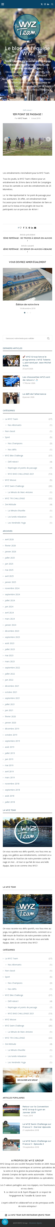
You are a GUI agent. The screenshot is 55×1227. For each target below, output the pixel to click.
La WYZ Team (28, 419)
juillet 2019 (10, 753)
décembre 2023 (12, 631)
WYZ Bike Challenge (28, 455)
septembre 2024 (12, 594)
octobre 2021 (11, 692)
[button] (6, 139)
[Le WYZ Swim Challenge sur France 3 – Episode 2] (11, 1145)
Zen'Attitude (28, 504)
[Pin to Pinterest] (29, 227)
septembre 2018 (12, 789)
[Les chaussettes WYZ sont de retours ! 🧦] (11, 381)
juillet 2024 (10, 600)
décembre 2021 (12, 686)
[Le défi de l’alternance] (11, 398)
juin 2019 (9, 759)
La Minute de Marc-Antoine (30, 492)
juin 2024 (9, 606)
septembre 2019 (12, 741)
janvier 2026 (10, 551)
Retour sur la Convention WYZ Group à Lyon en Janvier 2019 (36, 1109)
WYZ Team (22, 118)
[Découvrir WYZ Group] (27, 1080)
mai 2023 (9, 655)
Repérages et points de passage (30, 468)
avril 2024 (9, 612)
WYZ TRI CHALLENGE (28, 498)
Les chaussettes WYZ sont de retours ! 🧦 (36, 378)
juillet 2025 (10, 557)
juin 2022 (9, 679)
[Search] (52, 4)
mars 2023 (10, 661)
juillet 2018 (10, 802)
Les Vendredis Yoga (30, 522)
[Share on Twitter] (26, 227)
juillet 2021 (10, 704)
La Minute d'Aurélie (30, 510)
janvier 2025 (10, 582)
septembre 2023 (12, 637)
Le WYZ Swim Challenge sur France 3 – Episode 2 (37, 1142)
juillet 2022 (10, 673)
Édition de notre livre (27, 304)
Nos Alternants (30, 425)
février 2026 (10, 545)
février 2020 (10, 716)
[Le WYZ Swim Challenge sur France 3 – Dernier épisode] (11, 1128)
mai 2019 (9, 765)
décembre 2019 (12, 728)
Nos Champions (30, 443)
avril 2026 (9, 539)
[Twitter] (42, 4)
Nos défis (30, 449)
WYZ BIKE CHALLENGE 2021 (30, 474)
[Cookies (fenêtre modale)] (5, 1222)
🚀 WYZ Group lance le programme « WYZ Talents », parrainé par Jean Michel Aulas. (37, 361)
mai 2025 (9, 570)
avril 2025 (9, 576)
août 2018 (9, 795)
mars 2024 (10, 618)
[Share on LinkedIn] (32, 227)
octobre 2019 (11, 734)
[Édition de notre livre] (27, 284)
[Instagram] (45, 4)
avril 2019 (9, 771)
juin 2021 (9, 710)
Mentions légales (35, 1223)
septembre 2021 (12, 698)
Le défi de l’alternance (34, 394)
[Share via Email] (35, 227)
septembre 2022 (12, 667)
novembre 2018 (12, 783)
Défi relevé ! (30, 461)
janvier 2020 (10, 722)
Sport (28, 437)
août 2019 (9, 747)
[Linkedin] (48, 4)
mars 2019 (10, 777)
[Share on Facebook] (23, 227)
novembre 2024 (12, 588)
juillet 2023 (10, 649)
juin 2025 (9, 563)
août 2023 (9, 643)
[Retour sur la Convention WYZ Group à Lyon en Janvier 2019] (11, 1110)
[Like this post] (21, 227)
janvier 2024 (10, 625)
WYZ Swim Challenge (28, 486)
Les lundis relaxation (30, 516)
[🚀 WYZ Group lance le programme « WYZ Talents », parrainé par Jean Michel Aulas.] (11, 360)
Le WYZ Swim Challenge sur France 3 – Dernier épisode (37, 1125)
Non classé (28, 431)
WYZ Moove (28, 480)
